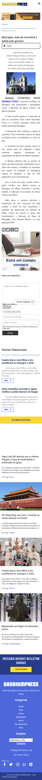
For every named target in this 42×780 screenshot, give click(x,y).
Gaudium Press (9, 101)
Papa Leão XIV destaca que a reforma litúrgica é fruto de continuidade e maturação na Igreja (20, 459)
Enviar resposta (23, 302)
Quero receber (21, 669)
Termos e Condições (9, 777)
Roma (11, 477)
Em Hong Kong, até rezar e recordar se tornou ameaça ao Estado (21, 517)
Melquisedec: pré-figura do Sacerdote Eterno (20, 628)
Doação (21, 714)
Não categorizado (21, 724)
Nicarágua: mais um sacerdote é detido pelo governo (19, 39)
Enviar (10, 333)
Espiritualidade (14, 644)
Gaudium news (7, 28)
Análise (12, 532)
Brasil (21, 710)
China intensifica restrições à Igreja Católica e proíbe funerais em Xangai (20, 390)
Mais (6, 380)
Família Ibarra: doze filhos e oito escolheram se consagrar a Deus (18, 361)
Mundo (5, 24)
